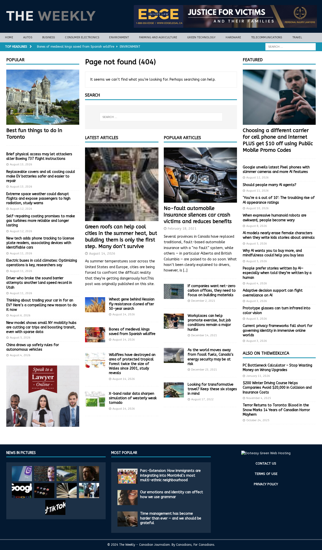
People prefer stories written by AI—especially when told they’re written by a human (277, 273)
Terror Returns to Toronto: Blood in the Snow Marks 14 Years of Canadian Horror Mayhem (276, 409)
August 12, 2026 (21, 208)
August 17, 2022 (202, 399)
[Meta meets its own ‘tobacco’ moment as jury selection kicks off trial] (89, 473)
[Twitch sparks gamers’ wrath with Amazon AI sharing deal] (22, 473)
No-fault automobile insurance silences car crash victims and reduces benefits (198, 214)
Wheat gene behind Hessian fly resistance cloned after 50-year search (131, 304)
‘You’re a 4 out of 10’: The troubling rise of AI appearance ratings (279, 200)
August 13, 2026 (21, 164)
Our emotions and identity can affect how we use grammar (171, 494)
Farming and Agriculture (158, 37)
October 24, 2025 (257, 420)
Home (9, 37)
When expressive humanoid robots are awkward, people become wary (274, 217)
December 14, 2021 (204, 335)
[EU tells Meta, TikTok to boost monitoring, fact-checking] (55, 507)
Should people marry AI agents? (269, 185)
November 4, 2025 (258, 398)
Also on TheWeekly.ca (266, 353)
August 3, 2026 (256, 301)
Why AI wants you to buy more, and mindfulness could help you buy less (273, 253)
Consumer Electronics (82, 37)
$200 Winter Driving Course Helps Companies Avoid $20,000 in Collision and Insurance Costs (277, 387)
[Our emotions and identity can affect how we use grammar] (127, 497)
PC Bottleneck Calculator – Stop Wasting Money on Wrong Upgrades (277, 367)
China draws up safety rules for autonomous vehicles (32, 347)
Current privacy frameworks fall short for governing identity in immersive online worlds (277, 330)
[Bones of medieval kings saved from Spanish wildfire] (95, 334)
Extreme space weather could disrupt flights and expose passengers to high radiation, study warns (38, 198)
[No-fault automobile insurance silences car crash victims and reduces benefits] (200, 175)
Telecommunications (266, 37)
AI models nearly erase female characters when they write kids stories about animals (279, 235)
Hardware (233, 37)
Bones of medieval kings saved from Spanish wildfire (132, 331)
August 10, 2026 (257, 208)
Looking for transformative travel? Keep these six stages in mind (212, 389)
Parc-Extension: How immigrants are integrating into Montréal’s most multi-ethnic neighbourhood (170, 475)
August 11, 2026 (21, 253)
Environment (119, 37)
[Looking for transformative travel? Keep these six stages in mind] (174, 390)
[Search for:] (290, 46)
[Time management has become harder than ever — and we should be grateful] (127, 519)
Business (48, 37)
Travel (297, 37)
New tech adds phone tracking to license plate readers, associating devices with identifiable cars (40, 243)
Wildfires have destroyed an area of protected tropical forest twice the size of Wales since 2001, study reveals (132, 364)
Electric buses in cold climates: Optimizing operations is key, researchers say (41, 262)
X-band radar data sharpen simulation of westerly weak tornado (133, 398)
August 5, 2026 (20, 337)
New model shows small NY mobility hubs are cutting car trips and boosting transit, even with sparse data (41, 327)
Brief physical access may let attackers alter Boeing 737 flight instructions (39, 156)
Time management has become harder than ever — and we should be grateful (170, 518)
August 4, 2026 (20, 355)
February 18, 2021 (182, 228)
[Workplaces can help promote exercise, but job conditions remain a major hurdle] (174, 321)
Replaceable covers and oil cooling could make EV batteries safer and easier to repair (40, 176)
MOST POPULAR (124, 453)
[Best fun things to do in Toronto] (42, 97)
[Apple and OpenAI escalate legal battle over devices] (89, 490)
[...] (185, 270)
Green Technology (201, 37)
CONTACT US (266, 463)
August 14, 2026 (102, 253)
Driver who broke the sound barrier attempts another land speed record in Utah (39, 282)
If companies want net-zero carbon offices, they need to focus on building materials (212, 290)
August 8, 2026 (256, 226)
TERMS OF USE (266, 474)
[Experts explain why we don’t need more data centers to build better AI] (67, 473)
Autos (27, 37)
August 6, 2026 (20, 315)
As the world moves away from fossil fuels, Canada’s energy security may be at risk (210, 357)
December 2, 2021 (203, 300)
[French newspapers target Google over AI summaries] (22, 490)
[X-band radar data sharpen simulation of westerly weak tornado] (95, 399)
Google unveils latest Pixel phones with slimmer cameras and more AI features (276, 169)
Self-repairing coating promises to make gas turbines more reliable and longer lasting (40, 220)
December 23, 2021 (204, 369)
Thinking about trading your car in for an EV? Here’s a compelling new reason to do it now (41, 305)
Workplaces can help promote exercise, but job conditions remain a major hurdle (209, 323)
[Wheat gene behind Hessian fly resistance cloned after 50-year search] (95, 304)
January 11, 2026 (258, 376)
